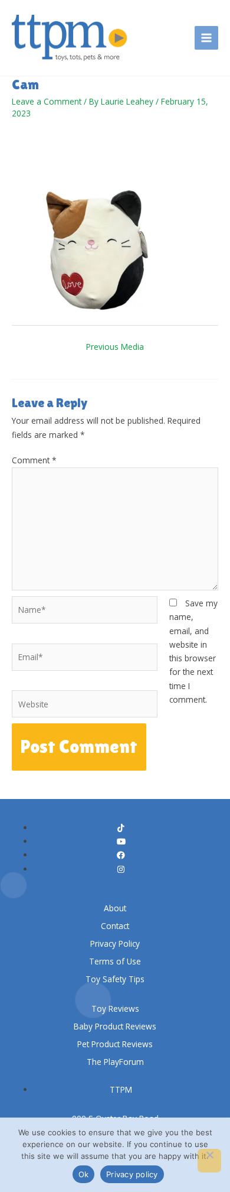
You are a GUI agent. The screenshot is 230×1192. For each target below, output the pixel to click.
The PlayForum (115, 1061)
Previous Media (115, 346)
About (115, 908)
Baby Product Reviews (115, 1026)
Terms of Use (115, 961)
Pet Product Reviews (115, 1044)
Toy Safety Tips (115, 979)
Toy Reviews (115, 1008)
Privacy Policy (115, 943)
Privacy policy (132, 1174)
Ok (83, 1174)
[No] (209, 1160)
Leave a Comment (46, 101)
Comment (34, 460)
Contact (115, 925)
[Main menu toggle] (207, 38)
